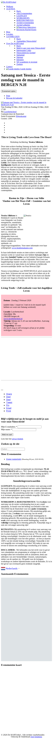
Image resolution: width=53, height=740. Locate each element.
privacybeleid (17, 439)
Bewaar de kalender (14, 98)
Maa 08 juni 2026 (22, 601)
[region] (26, 619)
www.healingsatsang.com (22, 248)
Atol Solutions (36, 737)
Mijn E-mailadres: (9, 427)
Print (8, 96)
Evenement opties (9, 91)
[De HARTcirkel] (8, 2)
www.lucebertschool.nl (13, 319)
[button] (22, 616)
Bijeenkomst (21, 116)
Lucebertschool (10, 112)
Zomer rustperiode (13, 459)
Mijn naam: (6, 429)
